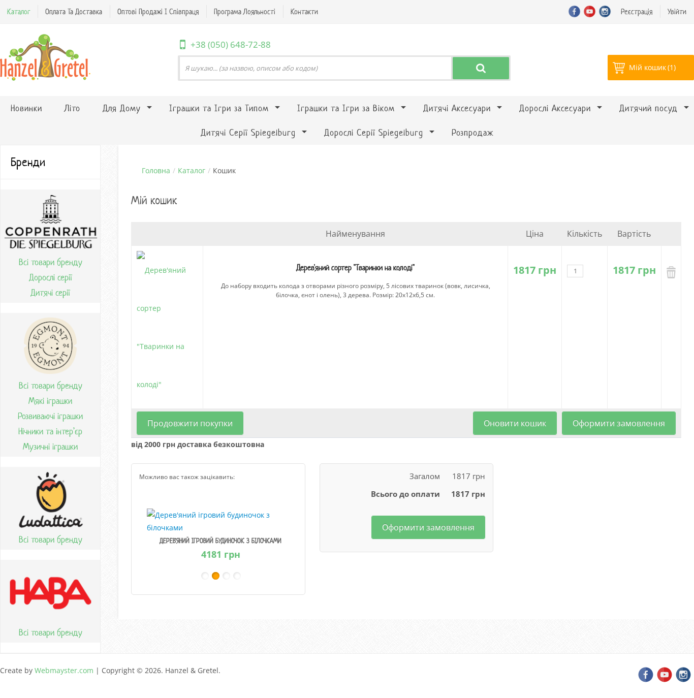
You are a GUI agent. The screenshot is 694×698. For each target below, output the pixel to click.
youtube (589, 11)
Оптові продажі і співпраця (158, 11)
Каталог (18, 11)
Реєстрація (636, 11)
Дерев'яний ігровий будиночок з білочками (220, 540)
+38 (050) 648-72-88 (231, 44)
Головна (156, 170)
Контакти (304, 11)
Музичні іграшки (50, 446)
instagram (604, 11)
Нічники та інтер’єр (50, 431)
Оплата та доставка (73, 11)
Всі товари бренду (50, 262)
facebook (574, 11)
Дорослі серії (50, 277)
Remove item (671, 272)
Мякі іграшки (50, 400)
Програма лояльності (244, 11)
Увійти (677, 11)
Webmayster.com (64, 670)
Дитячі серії (50, 292)
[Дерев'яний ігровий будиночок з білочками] (220, 520)
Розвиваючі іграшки (50, 416)
